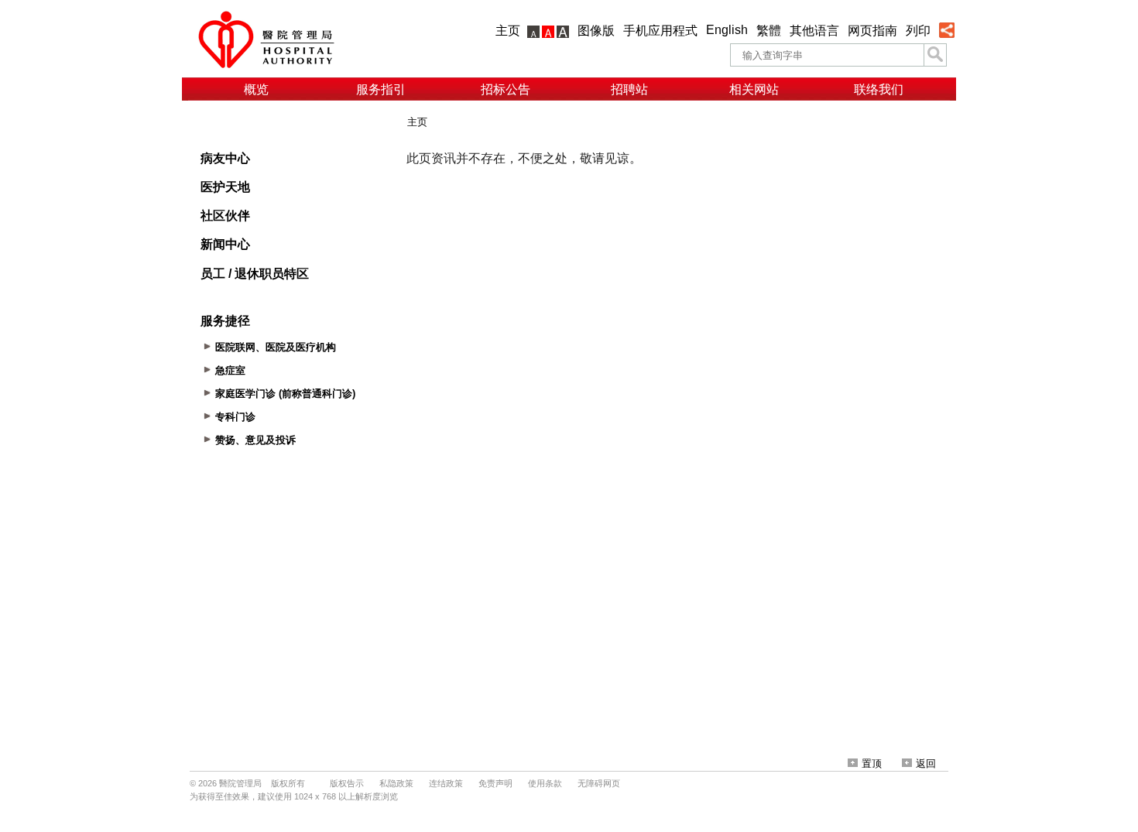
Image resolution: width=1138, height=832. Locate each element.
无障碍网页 (599, 783)
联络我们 (878, 89)
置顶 (872, 763)
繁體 (768, 30)
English (727, 29)
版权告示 (347, 783)
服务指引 (381, 89)
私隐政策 (396, 783)
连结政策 (446, 783)
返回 (926, 763)
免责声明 (495, 783)
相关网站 (754, 89)
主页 (507, 30)
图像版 (596, 30)
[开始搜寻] (935, 55)
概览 (256, 89)
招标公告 (505, 89)
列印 (918, 30)
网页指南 (872, 30)
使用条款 (545, 783)
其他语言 (814, 30)
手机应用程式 (660, 30)
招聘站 (629, 89)
